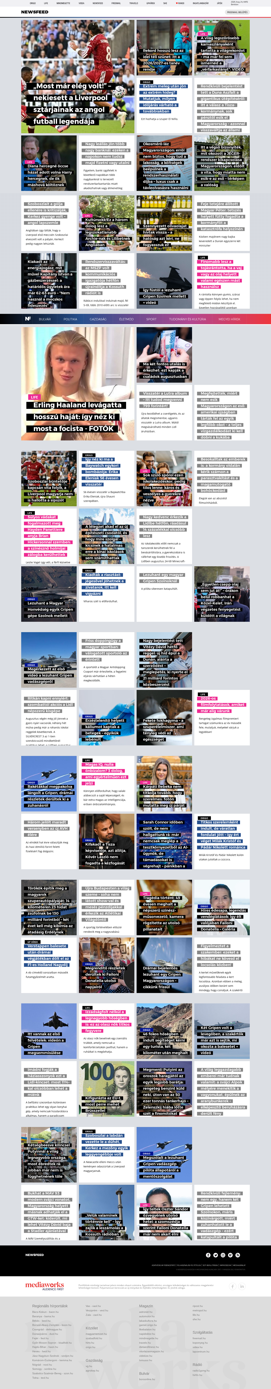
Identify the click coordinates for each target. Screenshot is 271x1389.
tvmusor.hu (145, 1360)
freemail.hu (199, 1338)
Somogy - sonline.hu (44, 1368)
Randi (181, 3)
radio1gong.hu (201, 1370)
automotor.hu (147, 1316)
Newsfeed (98, 3)
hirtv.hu (90, 1342)
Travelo (133, 3)
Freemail (116, 3)
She (165, 3)
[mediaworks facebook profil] (232, 1286)
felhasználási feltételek (189, 1265)
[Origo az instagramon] (223, 1255)
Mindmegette (63, 3)
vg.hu (89, 1366)
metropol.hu (200, 1310)
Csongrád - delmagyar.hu (47, 1329)
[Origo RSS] (237, 1255)
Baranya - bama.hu (43, 1316)
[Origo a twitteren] (215, 1255)
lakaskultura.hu (148, 1320)
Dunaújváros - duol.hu (45, 1333)
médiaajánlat (239, 1265)
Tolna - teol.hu (40, 1377)
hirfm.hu (197, 1375)
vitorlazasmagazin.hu (151, 1351)
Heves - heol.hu (41, 1351)
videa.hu (198, 1347)
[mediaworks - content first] (44, 1286)
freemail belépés (237, 12)
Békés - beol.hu (41, 1320)
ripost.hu (198, 1305)
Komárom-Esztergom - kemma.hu (52, 1360)
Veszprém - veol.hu (97, 1310)
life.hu (196, 1314)
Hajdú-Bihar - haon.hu (45, 1346)
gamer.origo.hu (148, 1324)
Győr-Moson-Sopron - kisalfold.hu (52, 1342)
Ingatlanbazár (201, 3)
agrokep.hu (92, 1370)
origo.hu (90, 1347)
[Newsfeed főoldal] (34, 1255)
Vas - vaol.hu (93, 1305)
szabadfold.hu (94, 1338)
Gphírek (151, 3)
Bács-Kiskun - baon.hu (45, 1311)
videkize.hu (145, 1355)
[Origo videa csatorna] (230, 1255)
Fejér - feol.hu (40, 1338)
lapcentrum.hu (201, 1351)
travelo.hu (145, 1342)
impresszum (225, 1265)
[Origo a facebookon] (208, 1255)
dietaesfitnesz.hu (149, 1346)
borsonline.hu (147, 1379)
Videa (81, 3)
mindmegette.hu (148, 1338)
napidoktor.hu (147, 1333)
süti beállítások (210, 1265)
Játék (219, 3)
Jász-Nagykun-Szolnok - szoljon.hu (52, 1355)
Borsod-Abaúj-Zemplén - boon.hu (51, 1324)
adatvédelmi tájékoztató (163, 1265)
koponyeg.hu (200, 1342)
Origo (33, 3)
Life (46, 3)
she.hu (197, 1319)
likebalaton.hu (147, 1329)
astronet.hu (145, 1311)
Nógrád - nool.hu (42, 1364)
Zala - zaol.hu (94, 1314)
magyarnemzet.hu (96, 1333)
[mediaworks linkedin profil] (242, 1286)
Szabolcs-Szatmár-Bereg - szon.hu (52, 1373)
